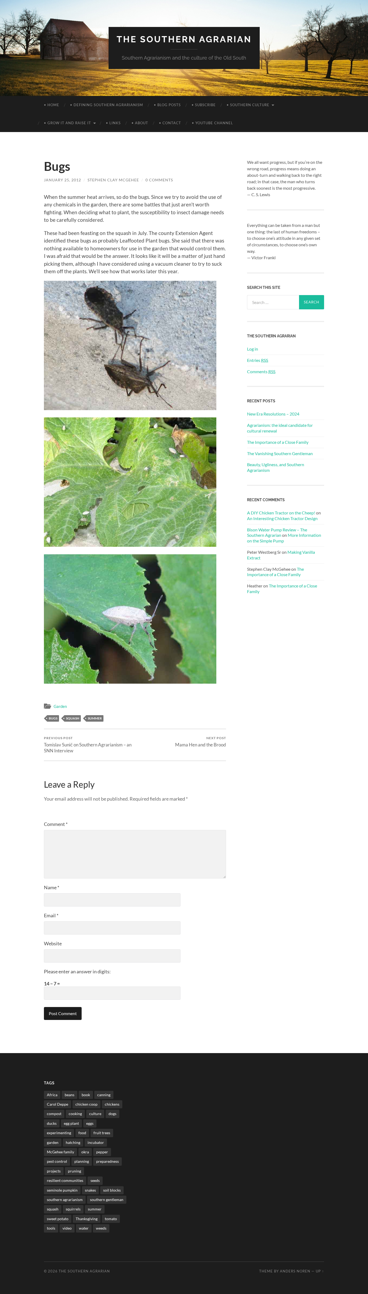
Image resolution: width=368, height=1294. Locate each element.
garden (52, 1142)
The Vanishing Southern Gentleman (280, 453)
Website (53, 943)
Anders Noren (295, 1271)
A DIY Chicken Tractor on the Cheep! (281, 512)
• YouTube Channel (212, 123)
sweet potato (57, 1218)
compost (54, 1113)
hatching (73, 1142)
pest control (57, 1161)
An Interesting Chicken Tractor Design (282, 518)
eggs (89, 1123)
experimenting (59, 1132)
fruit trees (101, 1132)
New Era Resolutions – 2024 (273, 413)
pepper (102, 1152)
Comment (56, 824)
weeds (101, 1228)
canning (103, 1094)
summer (95, 718)
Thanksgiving (87, 1218)
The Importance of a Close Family (277, 442)
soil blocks (112, 1190)
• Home (51, 105)
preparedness (107, 1161)
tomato (111, 1218)
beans (69, 1094)
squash (72, 718)
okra (85, 1152)
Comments (261, 371)
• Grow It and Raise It (67, 123)
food (82, 1132)
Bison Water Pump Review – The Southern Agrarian (277, 532)
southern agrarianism (65, 1199)
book (86, 1094)
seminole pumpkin (62, 1190)
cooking (75, 1113)
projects (54, 1171)
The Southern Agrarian (184, 39)
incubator (96, 1142)
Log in (252, 348)
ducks (52, 1123)
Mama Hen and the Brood (200, 742)
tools (51, 1228)
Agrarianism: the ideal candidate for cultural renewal (280, 428)
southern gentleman (106, 1199)
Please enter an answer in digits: (77, 971)
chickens (112, 1104)
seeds (95, 1180)
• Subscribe (204, 105)
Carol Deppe (57, 1104)
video (67, 1228)
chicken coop (86, 1104)
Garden (60, 706)
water (84, 1228)
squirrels (73, 1209)
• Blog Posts (167, 105)
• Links (113, 123)
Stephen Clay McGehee (113, 180)
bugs (53, 718)
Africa (52, 1094)
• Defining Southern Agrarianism (106, 105)
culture (95, 1113)
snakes (90, 1190)
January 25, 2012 (62, 180)
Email (51, 915)
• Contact (170, 123)
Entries (257, 360)
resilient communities (65, 1180)
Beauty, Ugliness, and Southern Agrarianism (275, 467)
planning (81, 1161)
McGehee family (60, 1152)
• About (139, 123)
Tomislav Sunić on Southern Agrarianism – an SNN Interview (87, 744)
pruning (74, 1171)
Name (51, 887)
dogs (112, 1113)
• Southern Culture (248, 105)
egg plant (71, 1123)
